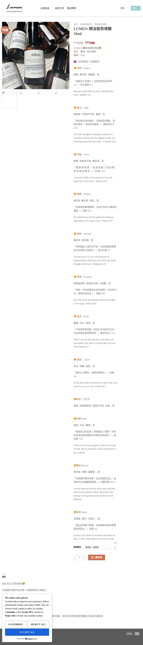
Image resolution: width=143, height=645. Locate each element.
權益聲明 (71, 8)
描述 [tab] (4, 577)
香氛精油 (77, 547)
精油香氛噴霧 (101, 24)
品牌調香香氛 (86, 24)
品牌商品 (45, 8)
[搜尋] (36, 8)
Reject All (38, 624)
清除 (115, 543)
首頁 (76, 24)
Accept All (27, 632)
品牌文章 (59, 8)
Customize (15, 624)
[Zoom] (6, 86)
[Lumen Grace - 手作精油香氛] (16, 8)
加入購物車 (96, 557)
